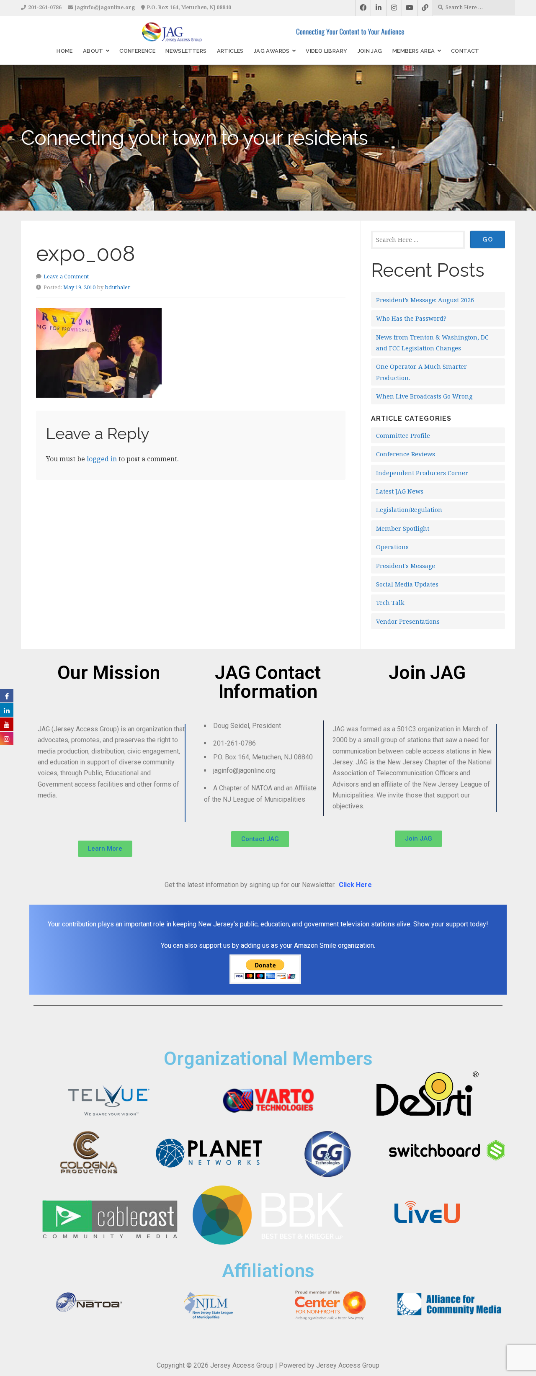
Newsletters (185, 51)
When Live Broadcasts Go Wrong (424, 396)
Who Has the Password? (411, 318)
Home (65, 51)
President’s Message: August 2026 (425, 300)
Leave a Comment (66, 276)
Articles (230, 51)
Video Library (326, 51)
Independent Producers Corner (422, 473)
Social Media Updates (407, 584)
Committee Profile (403, 436)
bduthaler (117, 287)
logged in (102, 458)
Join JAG (370, 51)
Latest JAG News (399, 491)
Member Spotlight (402, 528)
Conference (137, 51)
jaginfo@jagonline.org (105, 7)
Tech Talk (390, 603)
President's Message (405, 566)
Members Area (413, 51)
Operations (392, 547)
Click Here (355, 885)
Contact (465, 51)
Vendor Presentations (408, 621)
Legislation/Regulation (409, 510)
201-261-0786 (45, 7)
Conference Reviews (405, 454)
